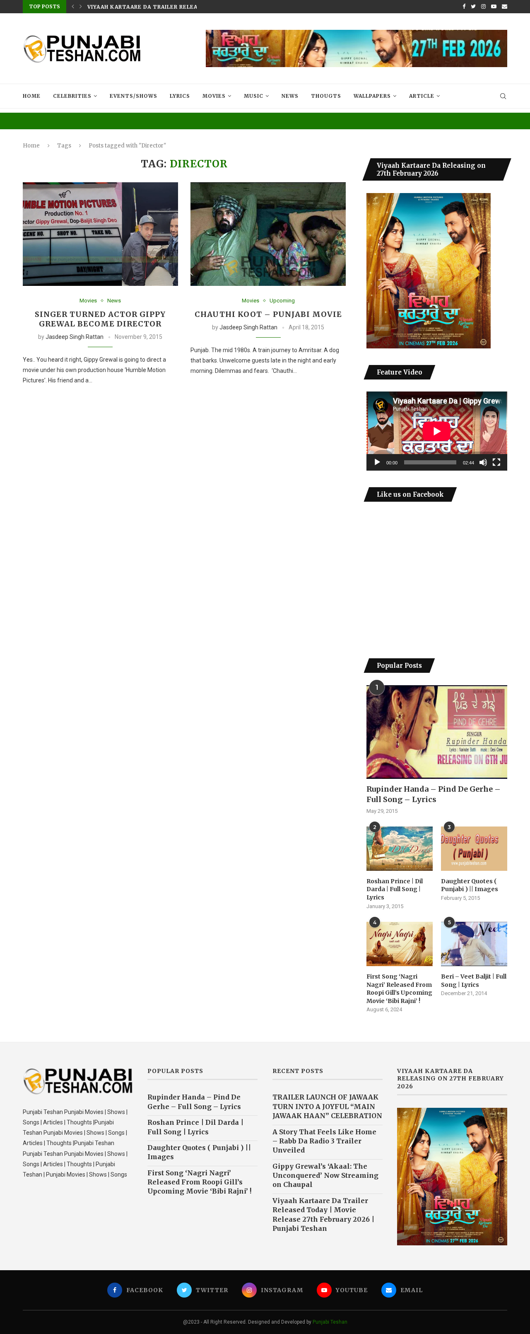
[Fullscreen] (496, 462)
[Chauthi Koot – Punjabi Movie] (268, 234)
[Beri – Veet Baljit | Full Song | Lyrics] (474, 944)
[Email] (504, 6)
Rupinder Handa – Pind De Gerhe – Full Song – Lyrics (433, 794)
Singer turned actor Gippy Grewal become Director (100, 319)
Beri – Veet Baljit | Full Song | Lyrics (473, 980)
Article (421, 96)
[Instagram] (483, 6)
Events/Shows (133, 96)
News (290, 96)
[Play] (377, 462)
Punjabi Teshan (330, 1322)
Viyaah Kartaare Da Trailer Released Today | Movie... (175, 7)
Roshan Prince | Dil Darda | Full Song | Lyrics (394, 889)
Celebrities (72, 96)
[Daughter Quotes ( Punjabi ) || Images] (474, 848)
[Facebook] (464, 6)
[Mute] (483, 462)
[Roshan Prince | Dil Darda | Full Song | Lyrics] (399, 848)
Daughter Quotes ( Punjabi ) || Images (469, 885)
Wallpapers (372, 96)
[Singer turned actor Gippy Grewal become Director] (100, 234)
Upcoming (282, 300)
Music (253, 96)
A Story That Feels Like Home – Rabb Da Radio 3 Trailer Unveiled (324, 1141)
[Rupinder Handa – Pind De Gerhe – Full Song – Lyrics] (436, 732)
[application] (436, 431)
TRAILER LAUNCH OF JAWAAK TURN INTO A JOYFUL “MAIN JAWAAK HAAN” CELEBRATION (327, 1106)
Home (32, 96)
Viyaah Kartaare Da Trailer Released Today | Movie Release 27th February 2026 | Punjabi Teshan (323, 1214)
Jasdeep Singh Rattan (75, 337)
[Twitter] (473, 6)
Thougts (326, 96)
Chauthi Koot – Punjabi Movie (268, 314)
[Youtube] (493, 6)
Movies (214, 96)
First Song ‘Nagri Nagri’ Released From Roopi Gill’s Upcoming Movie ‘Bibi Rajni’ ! (399, 989)
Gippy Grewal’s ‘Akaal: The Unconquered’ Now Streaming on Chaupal (325, 1175)
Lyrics (180, 96)
